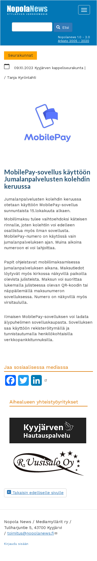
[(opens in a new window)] (46, 380)
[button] (48, 123)
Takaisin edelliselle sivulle (37, 492)
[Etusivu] (27, 8)
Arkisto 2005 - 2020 (73, 41)
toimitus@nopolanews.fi (30, 533)
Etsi (65, 27)
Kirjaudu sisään (16, 544)
